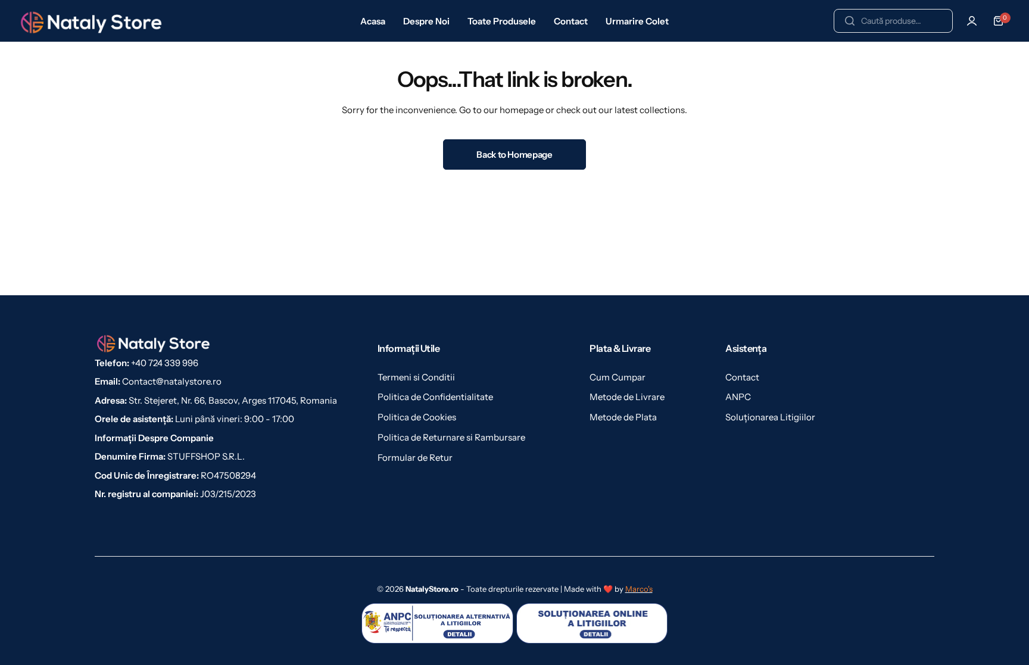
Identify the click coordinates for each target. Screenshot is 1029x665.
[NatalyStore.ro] (92, 21)
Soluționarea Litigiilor (770, 417)
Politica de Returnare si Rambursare (451, 437)
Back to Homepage (514, 154)
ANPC (738, 396)
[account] (972, 21)
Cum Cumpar (618, 377)
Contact (742, 377)
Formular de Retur (415, 457)
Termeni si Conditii (416, 377)
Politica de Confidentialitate (435, 396)
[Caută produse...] (850, 21)
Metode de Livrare (627, 396)
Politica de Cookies (417, 417)
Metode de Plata (623, 417)
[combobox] (893, 21)
